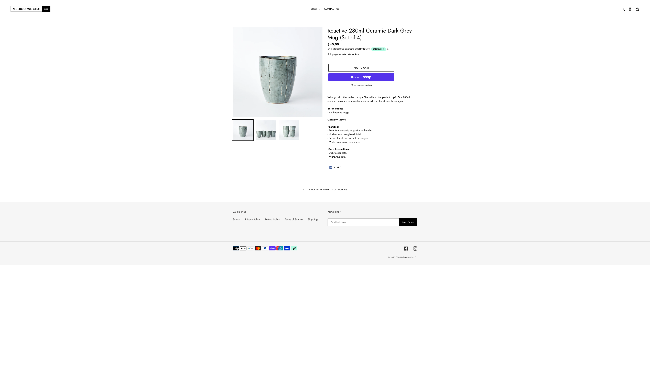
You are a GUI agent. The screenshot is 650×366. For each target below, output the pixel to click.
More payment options (361, 85)
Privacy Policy (252, 219)
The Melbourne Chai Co (406, 257)
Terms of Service (294, 219)
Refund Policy (272, 219)
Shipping (332, 54)
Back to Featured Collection (327, 189)
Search (236, 219)
